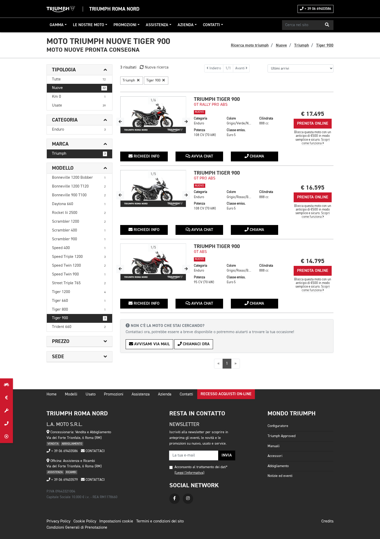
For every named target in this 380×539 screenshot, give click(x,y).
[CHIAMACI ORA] (6, 423)
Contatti (211, 25)
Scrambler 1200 (79, 222)
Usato (91, 394)
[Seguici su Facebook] (174, 498)
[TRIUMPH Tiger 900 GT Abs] (153, 262)
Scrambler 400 (79, 230)
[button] (327, 25)
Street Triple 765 (79, 283)
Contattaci (95, 451)
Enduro (79, 130)
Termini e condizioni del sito (160, 521)
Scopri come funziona (316, 141)
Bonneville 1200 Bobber (79, 178)
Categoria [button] (65, 120)
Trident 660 (79, 327)
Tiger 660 (79, 301)
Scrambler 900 (79, 239)
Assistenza (157, 25)
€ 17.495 (312, 114)
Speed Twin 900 (79, 274)
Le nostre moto (88, 25)
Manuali (273, 446)
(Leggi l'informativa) (189, 473)
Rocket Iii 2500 (79, 213)
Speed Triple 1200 (79, 257)
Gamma (57, 25)
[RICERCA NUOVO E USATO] (6, 384)
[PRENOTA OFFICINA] (6, 410)
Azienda (186, 25)
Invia (227, 455)
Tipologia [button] (64, 70)
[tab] (79, 70)
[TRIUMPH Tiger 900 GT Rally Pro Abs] (153, 114)
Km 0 (79, 97)
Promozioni (124, 25)
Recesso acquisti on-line (226, 394)
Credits (327, 521)
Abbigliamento (278, 466)
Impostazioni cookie (116, 521)
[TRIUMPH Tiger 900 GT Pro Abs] (153, 188)
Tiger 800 (79, 310)
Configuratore (278, 426)
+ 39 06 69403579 (64, 480)
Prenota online (312, 124)
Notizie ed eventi (280, 476)
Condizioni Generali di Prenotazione (77, 528)
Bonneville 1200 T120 (79, 186)
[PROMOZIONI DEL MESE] (6, 397)
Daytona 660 (79, 204)
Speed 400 (79, 248)
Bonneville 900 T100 (79, 195)
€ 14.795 (312, 261)
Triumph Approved (281, 436)
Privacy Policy (58, 521)
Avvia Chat (201, 156)
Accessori (275, 456)
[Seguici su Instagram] (188, 498)
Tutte (79, 79)
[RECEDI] (6, 436)
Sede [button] (58, 357)
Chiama (256, 156)
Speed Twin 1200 (79, 266)
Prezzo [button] (60, 341)
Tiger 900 (79, 318)
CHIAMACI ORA (196, 344)
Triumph (79, 154)
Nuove (79, 88)
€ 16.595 (312, 188)
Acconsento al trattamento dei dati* (200, 467)
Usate (79, 105)
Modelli (71, 394)
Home (52, 394)
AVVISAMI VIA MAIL (151, 344)
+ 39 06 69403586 (317, 9)
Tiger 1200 (79, 292)
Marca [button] (60, 144)
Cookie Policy (84, 521)
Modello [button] (62, 168)
